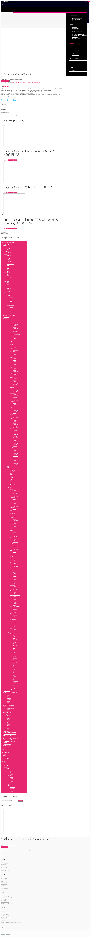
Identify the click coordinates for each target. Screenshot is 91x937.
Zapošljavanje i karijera (5, 915)
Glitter (11, 481)
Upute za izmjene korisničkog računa (8, 897)
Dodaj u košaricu (5, 81)
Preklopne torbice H (14, 324)
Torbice (28, 82)
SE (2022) (14, 652)
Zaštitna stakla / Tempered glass (10, 692)
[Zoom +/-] (9, 934)
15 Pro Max (15, 651)
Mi (10, 771)
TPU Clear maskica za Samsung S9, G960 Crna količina (12, 79)
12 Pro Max (15, 668)
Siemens (8, 715)
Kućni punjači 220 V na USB (9, 737)
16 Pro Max (15, 645)
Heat (11, 363)
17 (13, 635)
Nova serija (15, 331)
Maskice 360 (12, 351)
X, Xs (14, 675)
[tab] (32, 85)
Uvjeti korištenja (4, 899)
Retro (11, 613)
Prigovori (2, 885)
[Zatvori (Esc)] (2, 934)
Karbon (11, 447)
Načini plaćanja (4, 878)
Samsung (36, 82)
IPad (11, 689)
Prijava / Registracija (5, 888)
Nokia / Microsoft (10, 264)
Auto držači (6, 317)
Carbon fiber (12, 507)
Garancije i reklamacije (5, 879)
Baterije (5, 254)
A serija (14, 490)
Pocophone (12, 769)
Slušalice (6, 294)
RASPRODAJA (4, 761)
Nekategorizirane (4, 749)
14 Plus (14, 656)
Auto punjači (6, 251)
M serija (14, 602)
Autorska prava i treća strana (7, 903)
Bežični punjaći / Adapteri (9, 705)
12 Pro (14, 666)
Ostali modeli (15, 400)
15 (13, 646)
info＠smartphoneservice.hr (8, 2)
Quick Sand (12, 387)
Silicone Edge (12, 344)
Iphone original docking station (10, 292)
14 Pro (14, 655)
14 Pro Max (15, 658)
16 (13, 641)
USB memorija (7, 691)
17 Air (14, 636)
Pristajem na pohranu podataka (9, 844)
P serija (14, 327)
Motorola (9, 261)
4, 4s (14, 684)
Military (11, 357)
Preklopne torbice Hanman (15, 606)
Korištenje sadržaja (5, 902)
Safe (11, 341)
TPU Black (12, 401)
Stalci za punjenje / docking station (11, 738)
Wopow (8, 747)
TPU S (11, 407)
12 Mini (14, 669)
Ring (11, 457)
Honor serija (15, 332)
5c (13, 685)
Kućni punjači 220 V (8, 735)
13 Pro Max (15, 662)
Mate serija (15, 325)
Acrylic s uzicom (13, 623)
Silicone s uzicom (13, 619)
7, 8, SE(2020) (15, 681)
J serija (14, 492)
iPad (8, 271)
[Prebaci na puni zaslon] (7, 934)
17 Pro (14, 638)
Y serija (14, 330)
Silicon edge (12, 513)
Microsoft (9, 699)
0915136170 (5, 1)
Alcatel (8, 269)
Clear (39, 82)
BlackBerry (9, 289)
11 (13, 671)
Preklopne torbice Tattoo (15, 595)
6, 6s (14, 686)
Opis (4, 85)
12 (13, 665)
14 (13, 653)
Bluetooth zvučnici (8, 712)
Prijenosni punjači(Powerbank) (10, 244)
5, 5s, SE (14, 682)
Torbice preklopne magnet (15, 598)
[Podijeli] (4, 934)
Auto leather (12, 393)
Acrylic (11, 377)
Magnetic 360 (12, 373)
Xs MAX (14, 676)
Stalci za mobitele (7, 744)
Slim (11, 428)
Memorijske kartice (7, 704)
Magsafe (11, 510)
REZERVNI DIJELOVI (5, 765)
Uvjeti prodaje (4, 887)
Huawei (8, 248)
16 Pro (14, 643)
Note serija (15, 493)
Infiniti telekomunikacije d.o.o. (7, 922)
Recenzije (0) (6, 86)
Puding (11, 418)
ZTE (8, 722)
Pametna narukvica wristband (10, 734)
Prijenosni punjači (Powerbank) (10, 732)
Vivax (8, 466)
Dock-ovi (6, 757)
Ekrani (5, 767)
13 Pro (14, 661)
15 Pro (14, 648)
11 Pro (14, 672)
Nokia (8, 287)
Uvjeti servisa (3, 864)
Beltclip (11, 438)
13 (13, 659)
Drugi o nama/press (5, 914)
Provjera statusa (4, 863)
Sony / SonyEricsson (11, 716)
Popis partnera (4, 917)
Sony (8, 267)
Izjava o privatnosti (5, 896)
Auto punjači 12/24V (8, 739)
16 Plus (14, 642)
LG (7, 262)
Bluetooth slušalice (10, 305)
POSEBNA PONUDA (5, 752)
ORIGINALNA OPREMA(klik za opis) (8, 242)
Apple (8, 246)
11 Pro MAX (15, 673)
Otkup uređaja (4, 884)
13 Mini (14, 663)
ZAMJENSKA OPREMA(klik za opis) (19, 82)
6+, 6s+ (14, 688)
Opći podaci (3, 913)
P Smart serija (15, 328)
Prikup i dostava (4, 882)
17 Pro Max (15, 639)
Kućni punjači (7, 281)
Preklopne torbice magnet (15, 334)
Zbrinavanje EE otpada (5, 918)
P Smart (14, 361)
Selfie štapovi (6, 731)
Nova (14, 335)
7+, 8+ (14, 679)
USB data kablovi (7, 272)
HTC (8, 259)
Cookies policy (4, 900)
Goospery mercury (13, 572)
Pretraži (20, 800)
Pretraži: (2, 800)
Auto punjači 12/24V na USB (9, 741)
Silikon (11, 461)
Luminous (12, 414)
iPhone (8, 256)
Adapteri (6, 245)
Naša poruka (3, 920)
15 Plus (14, 649)
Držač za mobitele (7, 711)
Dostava (2, 881)
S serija (31, 82)
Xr (13, 678)
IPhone (11, 633)
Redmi (11, 772)
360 (10, 480)
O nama (2, 911)
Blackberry (9, 255)
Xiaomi (8, 268)
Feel (11, 367)
